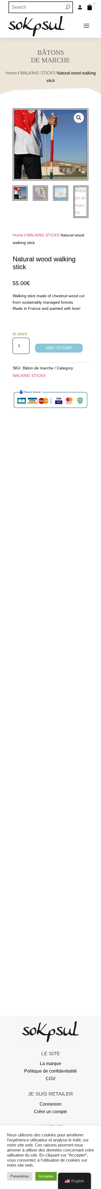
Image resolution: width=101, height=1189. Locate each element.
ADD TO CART (59, 348)
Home (11, 73)
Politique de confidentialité (50, 1071)
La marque (50, 1063)
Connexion (50, 1104)
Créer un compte (50, 1111)
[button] (79, 118)
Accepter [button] (46, 1176)
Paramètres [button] (19, 1176)
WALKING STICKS (38, 73)
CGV (51, 1078)
